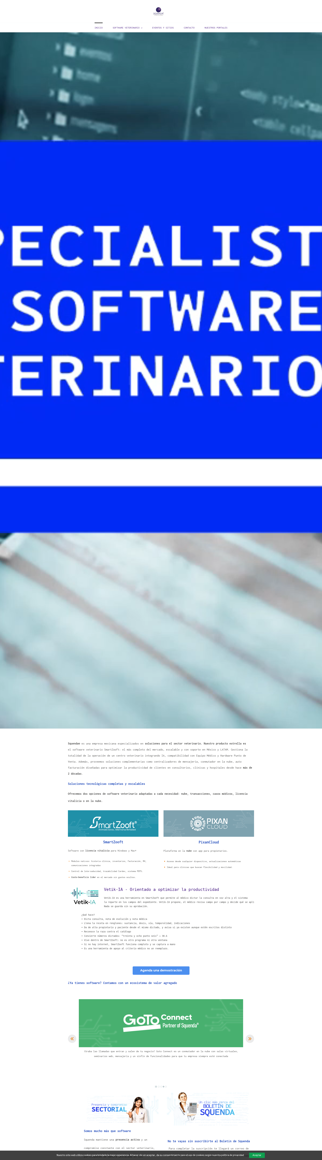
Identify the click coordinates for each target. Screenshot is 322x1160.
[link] (84, 888)
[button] (72, 1039)
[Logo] (158, 11)
